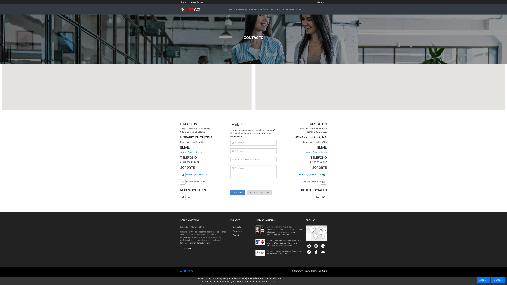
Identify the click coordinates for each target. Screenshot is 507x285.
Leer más (187, 249)
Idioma (320, 2)
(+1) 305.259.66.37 (311, 181)
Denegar (498, 280)
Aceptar (483, 280)
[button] (127, 86)
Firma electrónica (259, 9)
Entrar (184, 2)
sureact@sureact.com (191, 152)
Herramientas (197, 2)
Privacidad (237, 231)
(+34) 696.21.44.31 (195, 181)
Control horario (237, 9)
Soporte (236, 235)
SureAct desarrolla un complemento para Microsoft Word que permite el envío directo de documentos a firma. (284, 243)
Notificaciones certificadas (286, 9)
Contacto (237, 227)
